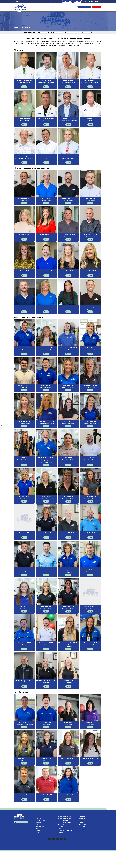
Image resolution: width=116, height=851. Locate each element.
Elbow (37, 816)
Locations (52, 6)
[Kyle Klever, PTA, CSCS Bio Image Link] (24, 554)
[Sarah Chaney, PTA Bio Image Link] (68, 370)
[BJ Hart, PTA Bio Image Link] (90, 442)
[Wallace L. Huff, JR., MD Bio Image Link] (68, 103)
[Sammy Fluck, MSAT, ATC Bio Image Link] (24, 743)
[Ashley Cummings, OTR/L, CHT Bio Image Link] (46, 406)
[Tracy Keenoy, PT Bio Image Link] (46, 517)
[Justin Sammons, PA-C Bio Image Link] (24, 292)
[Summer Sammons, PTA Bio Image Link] (46, 591)
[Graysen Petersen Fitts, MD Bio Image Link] (46, 141)
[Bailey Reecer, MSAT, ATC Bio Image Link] (24, 779)
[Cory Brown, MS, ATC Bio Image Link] (24, 707)
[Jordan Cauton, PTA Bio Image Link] (46, 370)
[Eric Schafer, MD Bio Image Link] (68, 141)
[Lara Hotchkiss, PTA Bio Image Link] (68, 481)
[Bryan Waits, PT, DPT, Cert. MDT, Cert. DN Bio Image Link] (24, 665)
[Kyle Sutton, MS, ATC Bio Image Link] (46, 779)
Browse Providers (29, 32)
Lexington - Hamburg (63, 820)
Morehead (60, 826)
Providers (46, 6)
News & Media (82, 818)
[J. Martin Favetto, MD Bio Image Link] (24, 103)
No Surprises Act (68, 842)
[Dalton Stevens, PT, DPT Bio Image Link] (24, 627)
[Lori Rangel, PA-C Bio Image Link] (68, 255)
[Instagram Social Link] (65, 839)
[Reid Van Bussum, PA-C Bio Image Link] (90, 292)
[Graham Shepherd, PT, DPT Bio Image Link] (90, 591)
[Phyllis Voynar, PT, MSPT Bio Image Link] (90, 627)
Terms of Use (61, 842)
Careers (96, 1)
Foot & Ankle (39, 818)
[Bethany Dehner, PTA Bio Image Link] (90, 406)
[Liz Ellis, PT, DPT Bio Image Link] (24, 442)
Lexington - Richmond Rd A (64, 816)
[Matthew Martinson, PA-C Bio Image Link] (46, 255)
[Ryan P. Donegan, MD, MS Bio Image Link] (90, 65)
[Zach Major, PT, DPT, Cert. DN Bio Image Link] (46, 554)
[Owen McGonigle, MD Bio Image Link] (24, 141)
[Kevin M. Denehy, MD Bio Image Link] (68, 65)
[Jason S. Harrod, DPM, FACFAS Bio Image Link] (46, 103)
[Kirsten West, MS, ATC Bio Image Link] (68, 779)
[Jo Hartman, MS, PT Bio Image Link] (24, 481)
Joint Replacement (40, 826)
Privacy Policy (41, 842)
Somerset (60, 834)
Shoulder (38, 830)
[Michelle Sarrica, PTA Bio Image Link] (68, 591)
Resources (69, 6)
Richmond (60, 832)
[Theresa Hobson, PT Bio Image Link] (46, 481)
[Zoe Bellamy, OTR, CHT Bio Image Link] (46, 332)
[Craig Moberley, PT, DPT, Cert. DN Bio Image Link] (90, 554)
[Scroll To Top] (113, 849)
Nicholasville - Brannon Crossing (65, 830)
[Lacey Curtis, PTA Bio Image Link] (68, 406)
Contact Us (82, 826)
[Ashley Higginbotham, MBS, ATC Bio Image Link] (68, 743)
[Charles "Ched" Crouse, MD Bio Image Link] (46, 65)
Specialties (58, 6)
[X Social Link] (53, 839)
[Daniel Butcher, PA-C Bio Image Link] (90, 183)
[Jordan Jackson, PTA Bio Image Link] (90, 481)
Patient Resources (83, 816)
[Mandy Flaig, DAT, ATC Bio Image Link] (90, 707)
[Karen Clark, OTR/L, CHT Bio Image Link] (90, 370)
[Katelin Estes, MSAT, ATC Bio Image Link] (68, 707)
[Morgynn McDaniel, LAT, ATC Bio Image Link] (90, 743)
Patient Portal (78, 1)
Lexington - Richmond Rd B (64, 818)
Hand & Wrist (39, 822)
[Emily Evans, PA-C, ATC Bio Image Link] (24, 219)
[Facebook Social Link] (49, 839)
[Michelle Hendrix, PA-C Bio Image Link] (46, 219)
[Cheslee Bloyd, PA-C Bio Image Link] (46, 183)
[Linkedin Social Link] (57, 839)
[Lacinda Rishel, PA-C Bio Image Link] (90, 255)
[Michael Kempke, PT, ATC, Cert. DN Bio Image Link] (68, 517)
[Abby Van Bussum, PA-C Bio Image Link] (68, 292)
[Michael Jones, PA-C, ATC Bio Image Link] (90, 219)
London (59, 828)
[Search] (101, 1)
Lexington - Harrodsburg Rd (64, 822)
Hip (37, 824)
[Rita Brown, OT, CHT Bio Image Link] (90, 332)
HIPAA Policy (73, 842)
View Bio (24, 86)
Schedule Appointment (21, 822)
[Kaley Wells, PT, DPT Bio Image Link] (68, 665)
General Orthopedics (41, 820)
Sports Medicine (40, 834)
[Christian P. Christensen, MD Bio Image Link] (24, 65)
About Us (86, 1)
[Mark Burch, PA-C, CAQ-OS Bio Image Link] (68, 183)
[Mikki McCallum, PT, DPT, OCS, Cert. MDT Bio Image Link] (68, 554)
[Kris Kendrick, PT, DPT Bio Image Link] (90, 517)
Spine (37, 832)
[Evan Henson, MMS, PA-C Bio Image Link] (68, 219)
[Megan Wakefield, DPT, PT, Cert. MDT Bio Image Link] (46, 665)
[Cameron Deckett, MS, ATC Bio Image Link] (46, 707)
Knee (37, 828)
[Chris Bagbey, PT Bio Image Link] (24, 332)
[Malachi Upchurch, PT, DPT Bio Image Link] (46, 627)
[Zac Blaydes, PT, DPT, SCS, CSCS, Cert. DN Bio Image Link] (68, 332)
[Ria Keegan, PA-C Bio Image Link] (24, 255)
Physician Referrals (67, 1)
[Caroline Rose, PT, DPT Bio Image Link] (24, 591)
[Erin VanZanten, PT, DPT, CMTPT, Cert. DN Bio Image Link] (68, 627)
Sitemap (45, 842)
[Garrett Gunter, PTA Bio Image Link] (68, 442)
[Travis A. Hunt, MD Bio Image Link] (90, 103)
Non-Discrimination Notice (53, 842)
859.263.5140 (19, 1)
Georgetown (61, 824)
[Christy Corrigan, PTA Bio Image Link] (24, 406)
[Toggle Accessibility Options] (1, 425)
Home (15, 11)
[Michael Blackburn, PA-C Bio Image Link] (24, 183)
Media (74, 6)
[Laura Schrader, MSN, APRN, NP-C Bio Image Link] (46, 292)
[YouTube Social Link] (61, 839)
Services (64, 6)
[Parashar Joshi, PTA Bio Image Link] (24, 517)
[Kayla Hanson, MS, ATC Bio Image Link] (46, 743)
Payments (91, 1)
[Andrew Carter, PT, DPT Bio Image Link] (24, 370)
